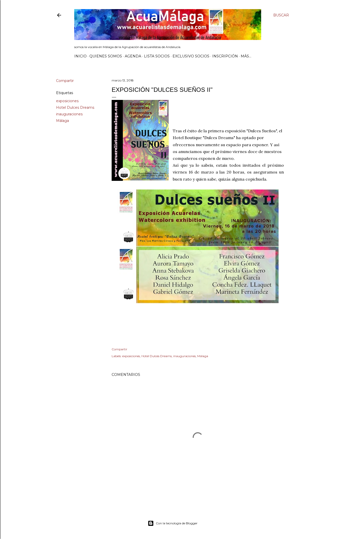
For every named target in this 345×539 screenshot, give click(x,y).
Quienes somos (105, 56)
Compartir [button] (65, 80)
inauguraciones (69, 114)
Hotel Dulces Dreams (75, 107)
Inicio (80, 56)
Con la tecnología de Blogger (177, 523)
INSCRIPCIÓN (225, 56)
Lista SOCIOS (157, 56)
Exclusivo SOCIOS (191, 56)
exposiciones (67, 101)
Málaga (62, 120)
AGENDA (133, 56)
